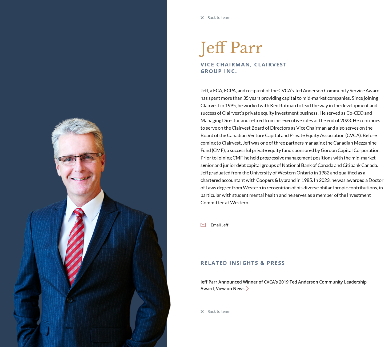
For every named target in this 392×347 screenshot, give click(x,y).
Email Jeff (219, 224)
